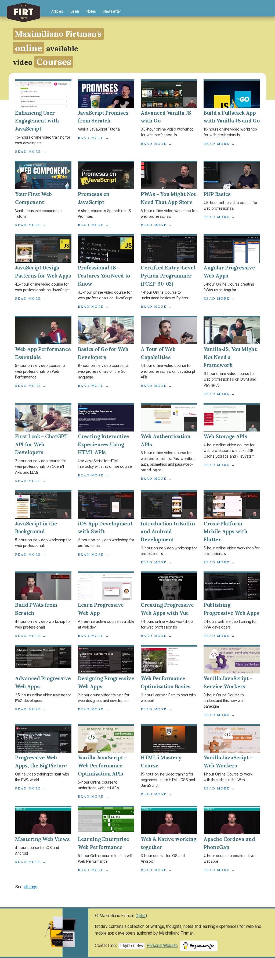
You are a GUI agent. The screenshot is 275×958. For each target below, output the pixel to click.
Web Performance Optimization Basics (165, 682)
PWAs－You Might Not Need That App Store (168, 198)
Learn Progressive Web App (101, 609)
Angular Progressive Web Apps (229, 271)
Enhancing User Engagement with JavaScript (37, 121)
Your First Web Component (33, 198)
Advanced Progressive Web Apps (43, 682)
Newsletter (112, 11)
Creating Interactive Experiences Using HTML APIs (103, 444)
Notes (91, 11)
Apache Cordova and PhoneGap (229, 843)
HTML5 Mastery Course (161, 761)
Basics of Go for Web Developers (103, 353)
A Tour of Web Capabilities (158, 353)
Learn (75, 11)
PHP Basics (217, 194)
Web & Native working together (168, 843)
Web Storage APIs (225, 436)
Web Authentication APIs (166, 440)
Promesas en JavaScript (94, 198)
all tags (30, 886)
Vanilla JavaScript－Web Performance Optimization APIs (103, 765)
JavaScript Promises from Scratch (103, 117)
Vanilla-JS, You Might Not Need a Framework (230, 357)
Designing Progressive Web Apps (106, 682)
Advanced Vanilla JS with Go (166, 117)
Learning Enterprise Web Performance (103, 843)
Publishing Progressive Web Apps (231, 609)
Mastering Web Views (42, 839)
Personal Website (162, 945)
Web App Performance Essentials (43, 353)
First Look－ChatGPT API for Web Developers (41, 444)
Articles (57, 11)
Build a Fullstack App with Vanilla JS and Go (231, 117)
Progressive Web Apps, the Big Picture (41, 761)
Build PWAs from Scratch (36, 609)
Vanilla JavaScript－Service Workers (229, 682)
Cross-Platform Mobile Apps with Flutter (225, 531)
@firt (141, 915)
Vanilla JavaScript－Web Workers (229, 761)
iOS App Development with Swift (105, 527)
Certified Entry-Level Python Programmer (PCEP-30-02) (168, 275)
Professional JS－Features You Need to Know (104, 275)
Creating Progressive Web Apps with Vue (167, 609)
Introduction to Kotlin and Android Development (168, 531)
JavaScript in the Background (36, 527)
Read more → (30, 151)
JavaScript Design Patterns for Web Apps (43, 271)
